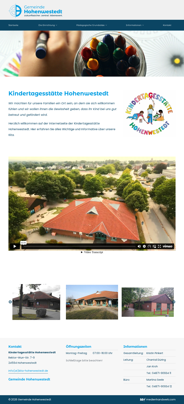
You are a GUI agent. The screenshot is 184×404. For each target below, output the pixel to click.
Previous (10, 302)
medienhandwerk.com (161, 399)
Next (174, 302)
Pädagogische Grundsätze (90, 25)
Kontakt (167, 25)
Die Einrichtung (46, 25)
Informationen (134, 25)
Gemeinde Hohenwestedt (29, 379)
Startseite (13, 25)
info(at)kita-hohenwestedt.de (28, 371)
